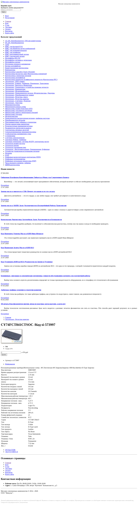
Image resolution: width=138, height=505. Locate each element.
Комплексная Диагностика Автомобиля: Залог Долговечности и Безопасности (31, 219)
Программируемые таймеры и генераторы (20, 122)
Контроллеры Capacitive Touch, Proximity (20, 72)
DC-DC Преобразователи (14, 43)
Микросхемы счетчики (13, 114)
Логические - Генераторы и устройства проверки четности (27, 87)
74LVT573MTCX (11, 452)
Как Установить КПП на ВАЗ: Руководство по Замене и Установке (27, 262)
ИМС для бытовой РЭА (14, 46)
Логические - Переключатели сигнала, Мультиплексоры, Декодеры (30, 93)
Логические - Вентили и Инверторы (18, 85)
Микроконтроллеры (12, 105)
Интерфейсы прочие (12, 62)
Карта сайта (9, 33)
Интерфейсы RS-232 (12, 58)
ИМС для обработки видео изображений (20, 48)
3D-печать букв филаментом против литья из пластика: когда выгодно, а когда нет (33, 304)
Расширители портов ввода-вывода (18, 128)
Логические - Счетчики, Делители (18, 101)
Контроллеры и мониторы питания (18, 76)
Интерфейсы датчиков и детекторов (18, 60)
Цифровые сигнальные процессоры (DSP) (20, 161)
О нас (7, 25)
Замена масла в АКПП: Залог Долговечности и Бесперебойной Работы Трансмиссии (33, 205)
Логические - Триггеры (13, 103)
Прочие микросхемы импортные (17, 124)
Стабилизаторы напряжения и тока (18, 134)
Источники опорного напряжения (17, 64)
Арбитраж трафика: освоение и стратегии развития (21, 290)
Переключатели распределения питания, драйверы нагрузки (27, 118)
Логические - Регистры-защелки (17, 99)
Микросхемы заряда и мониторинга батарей (21, 112)
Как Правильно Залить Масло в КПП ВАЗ (17, 248)
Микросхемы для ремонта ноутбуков (18, 110)
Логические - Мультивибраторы (17, 91)
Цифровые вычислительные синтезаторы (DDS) (23, 157)
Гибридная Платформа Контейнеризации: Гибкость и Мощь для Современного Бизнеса (35, 177)
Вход (7, 16)
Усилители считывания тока (15, 147)
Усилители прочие (12, 145)
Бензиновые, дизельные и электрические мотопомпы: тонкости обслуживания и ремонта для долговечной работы (45, 276)
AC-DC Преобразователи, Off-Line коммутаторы (23, 41)
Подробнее (5, 185)
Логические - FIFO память (15, 81)
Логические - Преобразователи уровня (19, 95)
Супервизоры (10, 136)
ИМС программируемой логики (17, 54)
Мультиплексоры (11, 116)
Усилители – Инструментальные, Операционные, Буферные (27, 149)
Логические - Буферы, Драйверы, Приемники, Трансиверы (27, 83)
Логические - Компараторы (15, 89)
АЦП (7, 45)
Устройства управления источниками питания (22, 151)
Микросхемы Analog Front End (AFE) (19, 109)
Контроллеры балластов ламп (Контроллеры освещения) (26, 74)
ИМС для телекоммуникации (16, 50)
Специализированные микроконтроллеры (20, 132)
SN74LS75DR (10, 450)
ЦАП (7, 155)
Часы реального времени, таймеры (18, 163)
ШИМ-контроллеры (12, 165)
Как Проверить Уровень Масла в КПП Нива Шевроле (22, 234)
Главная (8, 21)
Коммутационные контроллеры (16, 68)
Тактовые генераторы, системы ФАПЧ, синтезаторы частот (27, 141)
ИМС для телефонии (12, 52)
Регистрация (9, 18)
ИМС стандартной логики (15, 56)
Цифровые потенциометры (15, 159)
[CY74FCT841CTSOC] (11, 343)
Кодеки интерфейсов (13, 66)
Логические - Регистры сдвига (16, 97)
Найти (4, 12)
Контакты (8, 31)
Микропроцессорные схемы (15, 107)
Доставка (8, 27)
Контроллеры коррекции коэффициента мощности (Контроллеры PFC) (31, 79)
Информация (10, 364)
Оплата (8, 29)
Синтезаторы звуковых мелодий (17, 130)
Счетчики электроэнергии (15, 138)
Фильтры (8, 153)
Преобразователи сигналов (15, 120)
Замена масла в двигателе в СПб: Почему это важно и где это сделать (28, 191)
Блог (7, 23)
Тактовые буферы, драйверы (15, 140)
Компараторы (10, 70)
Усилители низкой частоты (15, 143)
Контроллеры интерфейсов (15, 78)
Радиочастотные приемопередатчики (19, 126)
